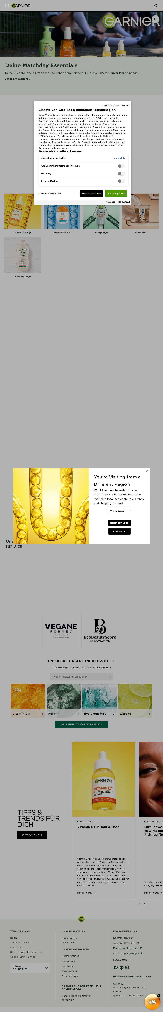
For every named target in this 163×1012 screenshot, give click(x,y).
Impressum (76, 151)
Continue (119, 531)
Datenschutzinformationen (54, 151)
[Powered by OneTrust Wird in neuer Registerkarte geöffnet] (118, 203)
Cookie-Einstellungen (50, 193)
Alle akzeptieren (116, 193)
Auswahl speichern (91, 193)
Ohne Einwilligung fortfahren (115, 105)
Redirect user (119, 523)
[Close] (147, 471)
